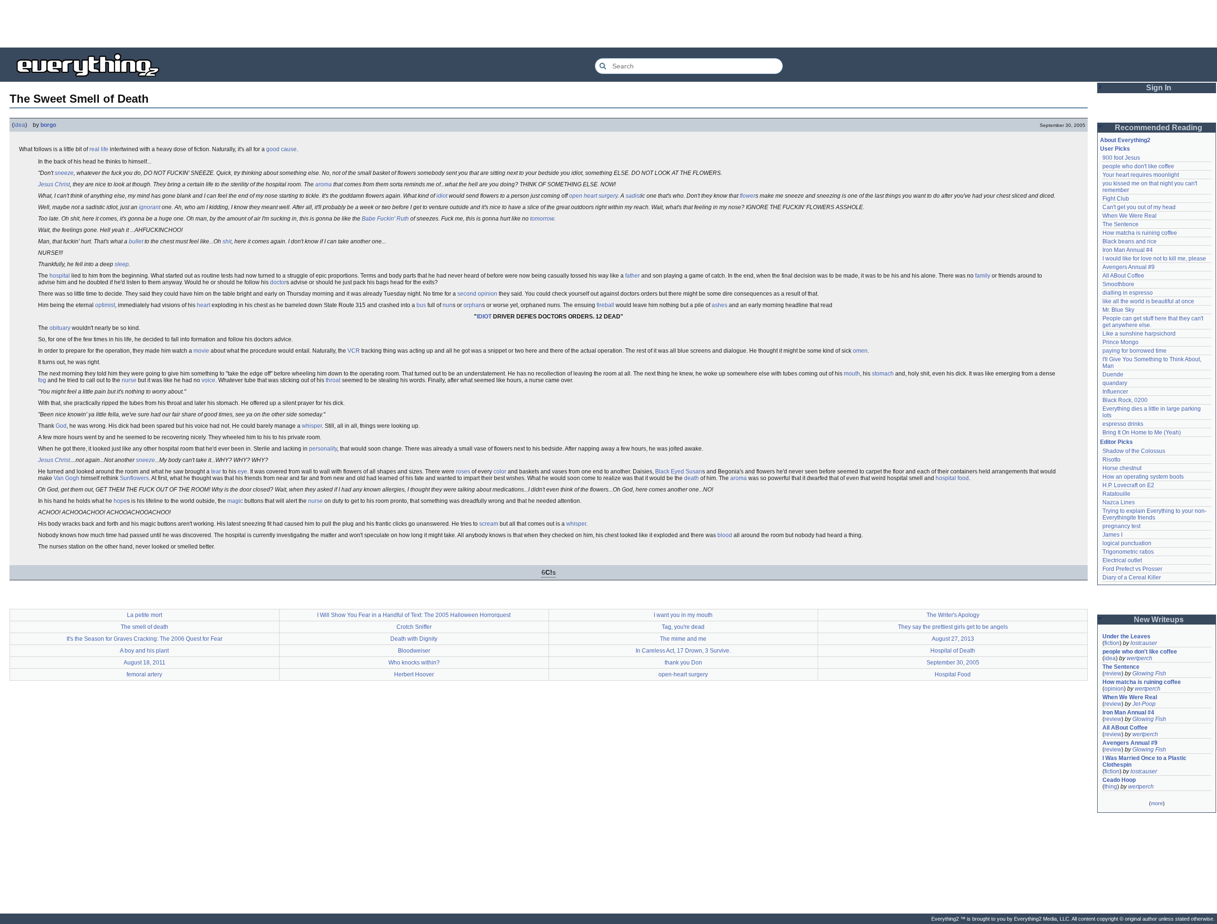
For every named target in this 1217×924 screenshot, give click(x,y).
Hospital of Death (952, 650)
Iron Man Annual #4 (1127, 250)
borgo (48, 125)
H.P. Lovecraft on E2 (1128, 485)
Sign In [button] (1158, 88)
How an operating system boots (1143, 476)
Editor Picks (1116, 442)
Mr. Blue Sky (1118, 310)
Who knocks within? (414, 662)
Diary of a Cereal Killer (1131, 577)
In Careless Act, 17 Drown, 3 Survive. (683, 650)
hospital (59, 275)
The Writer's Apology (953, 615)
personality (323, 448)
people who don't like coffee (1138, 166)
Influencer (1115, 391)
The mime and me (683, 638)
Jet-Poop (1144, 704)
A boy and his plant (144, 650)
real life (98, 149)
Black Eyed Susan (678, 471)
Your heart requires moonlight (1140, 175)
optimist (105, 305)
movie (201, 350)
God (61, 426)
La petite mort (144, 615)
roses (463, 471)
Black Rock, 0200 (1125, 400)
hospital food (952, 478)
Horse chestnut (1121, 468)
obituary (59, 328)
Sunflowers (134, 478)
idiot (441, 195)
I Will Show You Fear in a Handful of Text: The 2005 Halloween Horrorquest (414, 615)
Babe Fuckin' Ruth (385, 218)
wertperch (1139, 658)
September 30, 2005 (953, 662)
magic (235, 501)
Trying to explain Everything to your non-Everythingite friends (1154, 514)
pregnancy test (1121, 526)
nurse (129, 380)
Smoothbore (1118, 284)
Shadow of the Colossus (1133, 451)
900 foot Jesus (1121, 157)
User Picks (1115, 148)
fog (42, 380)
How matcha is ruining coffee (1139, 233)
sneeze (64, 173)
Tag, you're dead (683, 627)
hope (120, 501)
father (632, 275)
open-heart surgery (683, 674)
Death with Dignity (413, 638)
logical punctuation (1126, 543)
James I (1112, 534)
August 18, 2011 (144, 662)
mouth (852, 373)
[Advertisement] (608, 23)
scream (488, 523)
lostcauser (1143, 643)
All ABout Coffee (1123, 275)
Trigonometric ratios (1128, 552)
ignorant (149, 207)
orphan (473, 305)
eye (242, 471)
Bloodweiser (414, 650)
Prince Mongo (1120, 342)
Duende (1112, 374)
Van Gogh (66, 478)
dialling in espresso (1127, 292)
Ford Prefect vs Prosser (1132, 569)
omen (860, 350)
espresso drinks (1122, 424)
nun (448, 305)
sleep (122, 264)
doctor (278, 282)
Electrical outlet (1122, 560)
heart (203, 305)
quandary (1114, 383)
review (1112, 673)
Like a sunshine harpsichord (1139, 333)
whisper (312, 426)
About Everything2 (1125, 140)
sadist (633, 195)
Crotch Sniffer (414, 627)
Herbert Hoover (414, 674)
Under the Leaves (1126, 636)
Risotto (1111, 459)
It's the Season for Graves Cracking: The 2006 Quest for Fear (144, 638)
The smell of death (144, 627)
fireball (605, 305)
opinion (1114, 688)
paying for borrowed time (1134, 350)
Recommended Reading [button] (1158, 128)
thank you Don (683, 662)
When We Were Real (1129, 215)
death (691, 478)
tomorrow (542, 218)
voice (208, 380)
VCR (354, 350)
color (499, 471)
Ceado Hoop (1119, 780)
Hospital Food (953, 674)
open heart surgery (593, 195)
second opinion (477, 293)
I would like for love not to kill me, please (1154, 258)
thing (1110, 786)
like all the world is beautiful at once (1148, 301)
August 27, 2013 (953, 638)
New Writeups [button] (1159, 620)
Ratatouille (1116, 494)
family (982, 275)
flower (747, 195)
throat (333, 380)
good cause (281, 149)
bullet (136, 241)
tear (216, 471)
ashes (719, 305)
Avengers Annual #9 (1128, 267)
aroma (323, 184)
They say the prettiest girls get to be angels (953, 627)
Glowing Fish (1149, 673)
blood (724, 535)
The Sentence (1120, 224)
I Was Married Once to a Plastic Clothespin (1145, 761)
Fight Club (1115, 198)
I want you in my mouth (683, 615)
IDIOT (484, 316)
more (1157, 803)
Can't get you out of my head (1139, 207)
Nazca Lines (1118, 502)
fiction (1112, 643)
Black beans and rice (1129, 241)
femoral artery (144, 674)
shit (227, 241)
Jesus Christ (54, 184)
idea (19, 125)
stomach (883, 373)
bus (421, 305)
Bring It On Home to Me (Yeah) (1141, 432)
